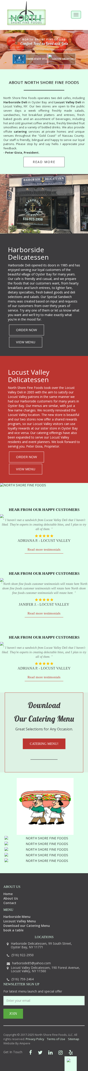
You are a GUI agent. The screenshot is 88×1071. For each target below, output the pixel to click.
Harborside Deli (36, 58)
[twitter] (40, 1052)
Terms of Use (56, 1039)
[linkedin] (50, 1052)
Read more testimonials (44, 549)
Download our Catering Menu (26, 925)
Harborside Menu (16, 916)
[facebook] (30, 1052)
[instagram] (60, 1052)
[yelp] (70, 1052)
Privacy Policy (35, 1039)
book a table (13, 930)
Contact (9, 903)
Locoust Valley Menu (19, 921)
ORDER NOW (26, 330)
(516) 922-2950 (23, 955)
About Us (10, 898)
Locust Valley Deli (63, 58)
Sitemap (73, 1039)
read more (44, 162)
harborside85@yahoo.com (31, 963)
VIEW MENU (25, 342)
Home (8, 894)
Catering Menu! (44, 744)
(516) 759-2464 (23, 979)
